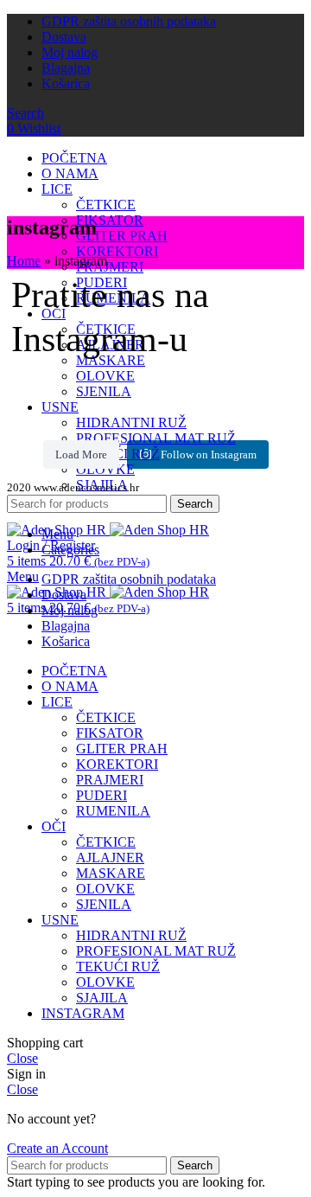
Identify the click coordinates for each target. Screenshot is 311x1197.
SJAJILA (102, 997)
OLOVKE (105, 375)
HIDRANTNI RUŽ (131, 422)
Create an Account (57, 1148)
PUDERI (101, 795)
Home (24, 260)
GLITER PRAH (122, 235)
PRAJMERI (109, 266)
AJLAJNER (110, 857)
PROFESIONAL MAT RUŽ (156, 438)
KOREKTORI (117, 251)
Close (22, 1058)
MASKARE (110, 873)
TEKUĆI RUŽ (118, 966)
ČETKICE (106, 204)
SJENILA (103, 391)
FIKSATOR (109, 220)
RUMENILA (113, 810)
